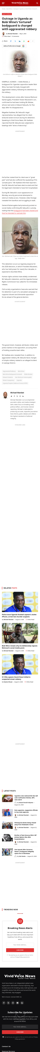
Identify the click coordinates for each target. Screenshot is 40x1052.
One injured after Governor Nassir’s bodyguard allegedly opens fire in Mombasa (24, 851)
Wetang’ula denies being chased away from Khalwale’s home (25, 824)
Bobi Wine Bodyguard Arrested (12, 374)
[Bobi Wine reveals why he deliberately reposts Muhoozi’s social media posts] (20, 633)
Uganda (19, 380)
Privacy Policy (19, 957)
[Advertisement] (20, 153)
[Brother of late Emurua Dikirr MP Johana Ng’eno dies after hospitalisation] (7, 837)
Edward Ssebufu (8, 377)
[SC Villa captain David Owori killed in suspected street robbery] (20, 664)
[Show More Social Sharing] (33, 41)
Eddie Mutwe (28, 374)
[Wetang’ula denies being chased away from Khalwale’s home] (7, 825)
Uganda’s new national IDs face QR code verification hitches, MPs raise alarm (26, 798)
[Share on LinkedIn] (20, 41)
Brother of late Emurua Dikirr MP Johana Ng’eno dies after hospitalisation (25, 837)
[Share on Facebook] (11, 41)
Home (3, 9)
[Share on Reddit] (28, 41)
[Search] (37, 3)
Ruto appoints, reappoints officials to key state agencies (26, 811)
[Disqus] (20, 713)
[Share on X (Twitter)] (15, 41)
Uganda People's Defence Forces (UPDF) (15, 383)
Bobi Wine (21, 371)
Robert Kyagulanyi (8, 380)
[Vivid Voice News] (20, 3)
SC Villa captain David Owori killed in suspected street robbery (16, 678)
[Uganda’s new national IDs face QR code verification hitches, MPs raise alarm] (7, 798)
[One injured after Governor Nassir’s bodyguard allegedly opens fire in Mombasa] (7, 852)
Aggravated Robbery (9, 371)
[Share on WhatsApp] (24, 41)
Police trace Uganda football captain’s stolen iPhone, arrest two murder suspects (19, 615)
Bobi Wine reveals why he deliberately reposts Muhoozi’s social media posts (19, 647)
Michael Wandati (13, 34)
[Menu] (3, 3)
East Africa (9, 9)
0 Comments (15, 36)
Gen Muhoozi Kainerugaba (23, 377)
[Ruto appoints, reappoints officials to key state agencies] (7, 812)
